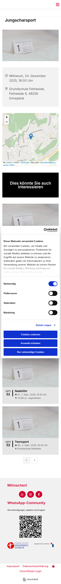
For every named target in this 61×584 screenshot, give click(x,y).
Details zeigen (43, 325)
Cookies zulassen (30, 334)
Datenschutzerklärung (35, 566)
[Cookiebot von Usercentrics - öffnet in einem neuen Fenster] (43, 230)
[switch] (52, 293)
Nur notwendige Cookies (30, 352)
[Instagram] (30, 494)
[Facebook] (39, 494)
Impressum (13, 566)
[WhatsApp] (22, 494)
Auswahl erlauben (30, 343)
